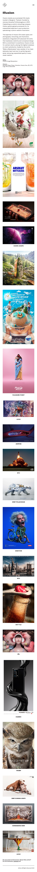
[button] (33, 4)
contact (16, 861)
